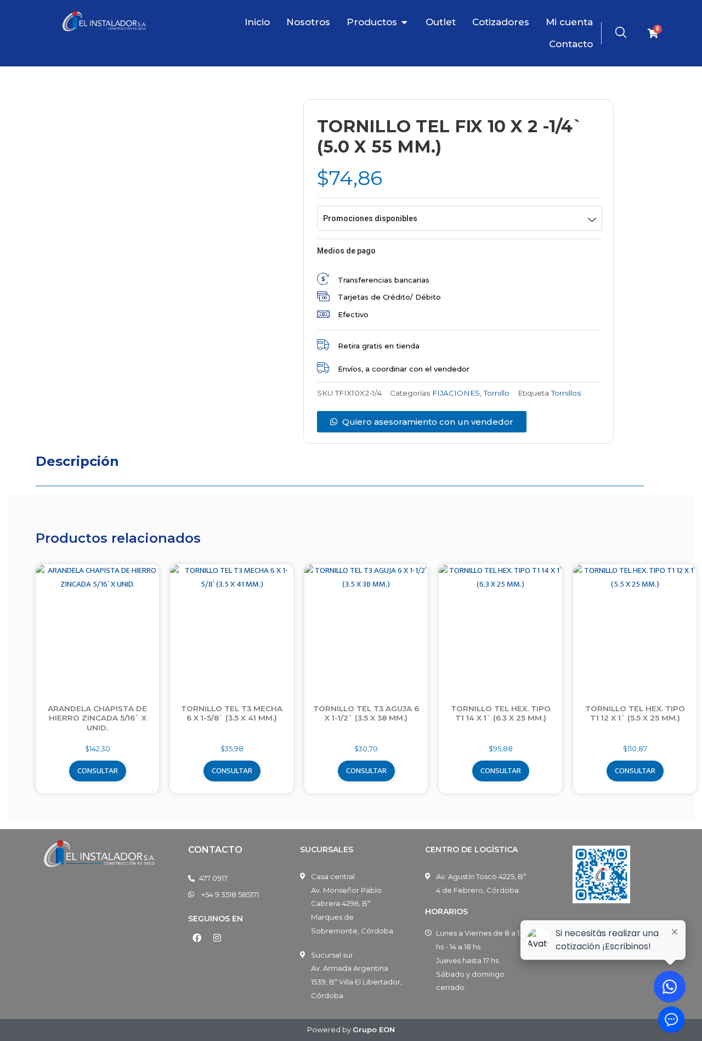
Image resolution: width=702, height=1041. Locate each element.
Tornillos (566, 393)
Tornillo (496, 393)
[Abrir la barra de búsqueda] (620, 32)
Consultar (97, 771)
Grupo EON (374, 1029)
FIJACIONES (456, 393)
